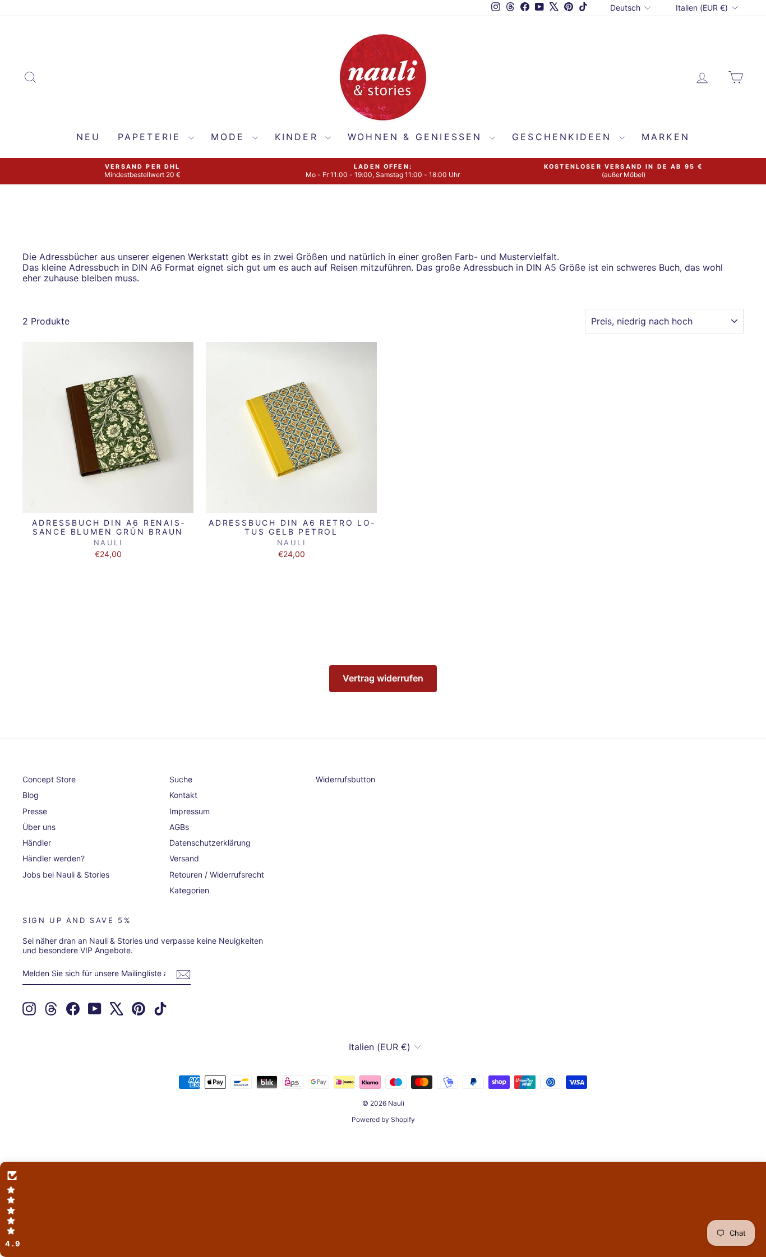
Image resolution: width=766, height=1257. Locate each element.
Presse (34, 811)
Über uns (39, 827)
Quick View (107, 500)
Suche (180, 779)
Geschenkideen (564, 136)
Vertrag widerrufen (383, 678)
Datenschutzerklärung (210, 842)
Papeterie (152, 136)
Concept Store (49, 779)
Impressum (189, 811)
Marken (666, 136)
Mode (230, 136)
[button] (383, 1209)
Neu (88, 136)
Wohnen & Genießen (417, 136)
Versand (184, 858)
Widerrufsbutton (345, 779)
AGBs (179, 827)
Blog (30, 795)
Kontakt (183, 795)
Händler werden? (53, 858)
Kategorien (189, 890)
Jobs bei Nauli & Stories (65, 874)
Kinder (298, 136)
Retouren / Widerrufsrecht (216, 874)
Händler (36, 842)
